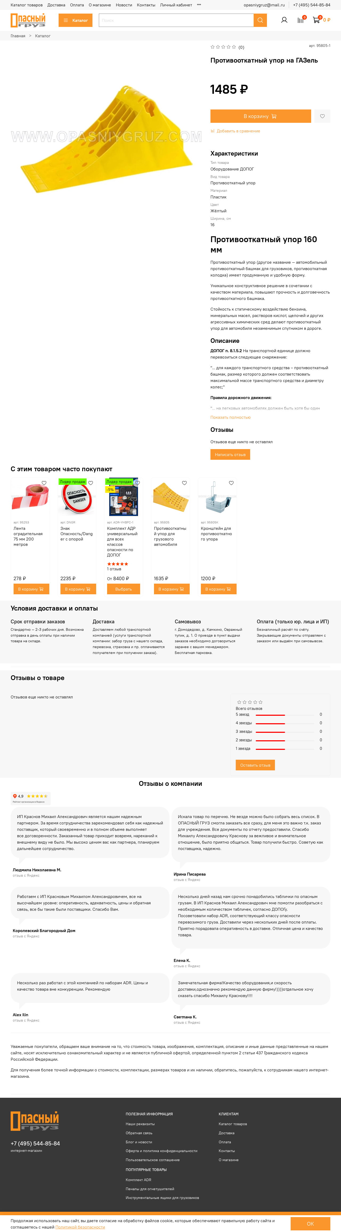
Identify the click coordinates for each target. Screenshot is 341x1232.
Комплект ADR (138, 1179)
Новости (124, 4)
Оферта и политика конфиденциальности (161, 1150)
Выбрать (123, 589)
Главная (18, 35)
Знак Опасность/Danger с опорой (76, 534)
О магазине (100, 4)
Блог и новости (139, 1142)
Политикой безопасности (80, 1227)
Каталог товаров (27, 4)
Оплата (77, 4)
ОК (310, 1223)
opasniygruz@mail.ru (264, 4)
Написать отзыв (230, 454)
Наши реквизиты (140, 1123)
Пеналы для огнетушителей (150, 1188)
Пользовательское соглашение (153, 1159)
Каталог (80, 20)
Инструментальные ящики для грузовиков (162, 1197)
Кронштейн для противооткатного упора (216, 534)
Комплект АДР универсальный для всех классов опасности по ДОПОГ (122, 542)
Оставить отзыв (255, 765)
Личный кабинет (176, 4)
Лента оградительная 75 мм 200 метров (28, 536)
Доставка (56, 4)
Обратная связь (139, 1133)
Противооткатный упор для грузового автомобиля (170, 536)
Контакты (146, 4)
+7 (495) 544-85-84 (311, 4)
